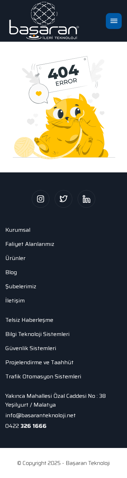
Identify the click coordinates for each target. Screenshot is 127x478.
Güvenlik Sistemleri (30, 348)
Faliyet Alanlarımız (29, 244)
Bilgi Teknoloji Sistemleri (37, 334)
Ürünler (15, 258)
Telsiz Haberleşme (29, 319)
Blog (11, 272)
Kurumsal (17, 229)
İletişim (15, 300)
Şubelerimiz (20, 286)
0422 (26, 425)
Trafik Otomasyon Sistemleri (43, 376)
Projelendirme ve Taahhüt (39, 362)
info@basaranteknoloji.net (40, 415)
